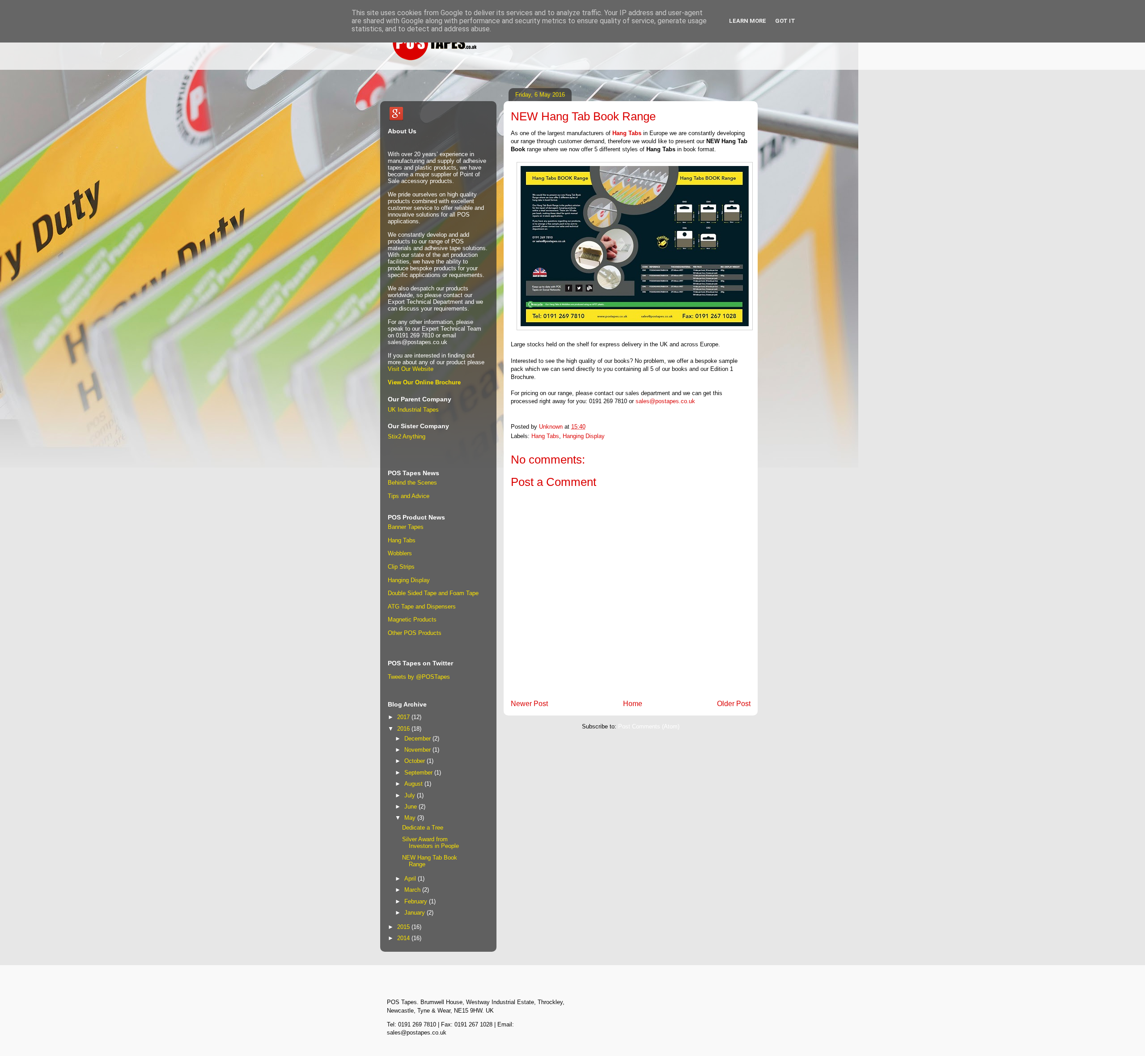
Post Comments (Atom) (648, 726)
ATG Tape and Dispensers (422, 606)
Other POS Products (414, 633)
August (414, 783)
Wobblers (400, 553)
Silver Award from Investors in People (430, 843)
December (418, 738)
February (416, 901)
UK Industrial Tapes (413, 409)
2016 (404, 728)
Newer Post (529, 703)
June (411, 806)
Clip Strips (401, 566)
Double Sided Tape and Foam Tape (433, 593)
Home (632, 703)
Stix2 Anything (406, 436)
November (418, 749)
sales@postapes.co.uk (665, 401)
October (415, 761)
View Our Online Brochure (424, 382)
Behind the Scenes (412, 482)
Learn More (747, 20)
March (413, 889)
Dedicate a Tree (422, 827)
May (410, 817)
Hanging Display (584, 436)
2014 (404, 938)
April (411, 878)
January (415, 912)
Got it (785, 20)
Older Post (734, 703)
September (419, 772)
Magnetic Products (412, 619)
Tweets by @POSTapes (419, 676)
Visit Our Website (410, 369)
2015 (404, 927)
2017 (404, 717)
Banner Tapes (406, 527)
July (410, 795)
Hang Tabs (626, 133)
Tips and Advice (408, 496)
